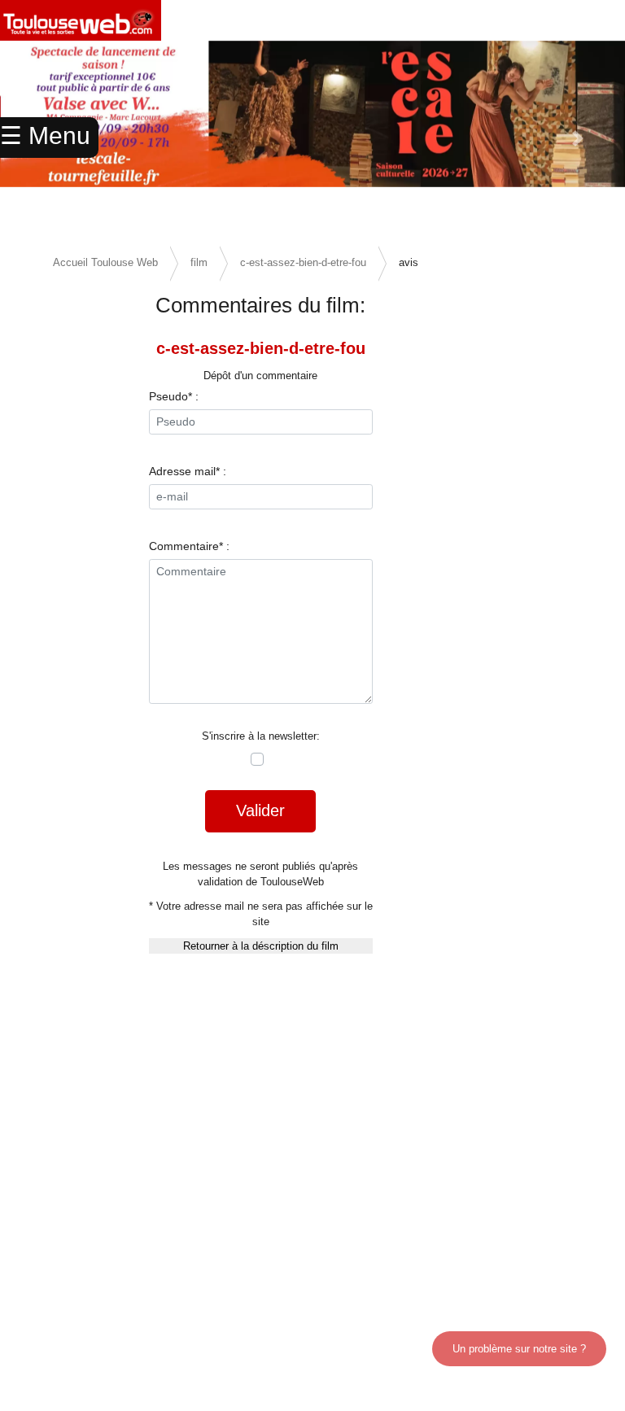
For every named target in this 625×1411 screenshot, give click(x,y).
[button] (578, 138)
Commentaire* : (189, 546)
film (199, 262)
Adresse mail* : (187, 471)
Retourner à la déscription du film (261, 946)
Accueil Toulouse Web (105, 262)
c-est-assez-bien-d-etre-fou (303, 262)
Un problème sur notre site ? (519, 1349)
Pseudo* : (174, 396)
